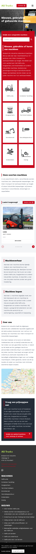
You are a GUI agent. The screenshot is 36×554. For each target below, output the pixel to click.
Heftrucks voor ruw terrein (13, 539)
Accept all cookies (18, 551)
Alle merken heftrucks (11, 509)
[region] (18, 548)
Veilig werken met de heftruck (14, 520)
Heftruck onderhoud (11, 536)
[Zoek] (31, 39)
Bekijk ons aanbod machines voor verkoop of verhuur (16, 435)
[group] (18, 224)
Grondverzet (5, 491)
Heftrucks (4, 479)
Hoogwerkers (5, 485)
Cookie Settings (5, 551)
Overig (3, 500)
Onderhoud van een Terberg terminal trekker (19, 517)
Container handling (7, 482)
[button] (2, 246)
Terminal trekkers (7, 488)
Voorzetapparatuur (7, 494)
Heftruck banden (10, 533)
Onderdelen (5, 497)
